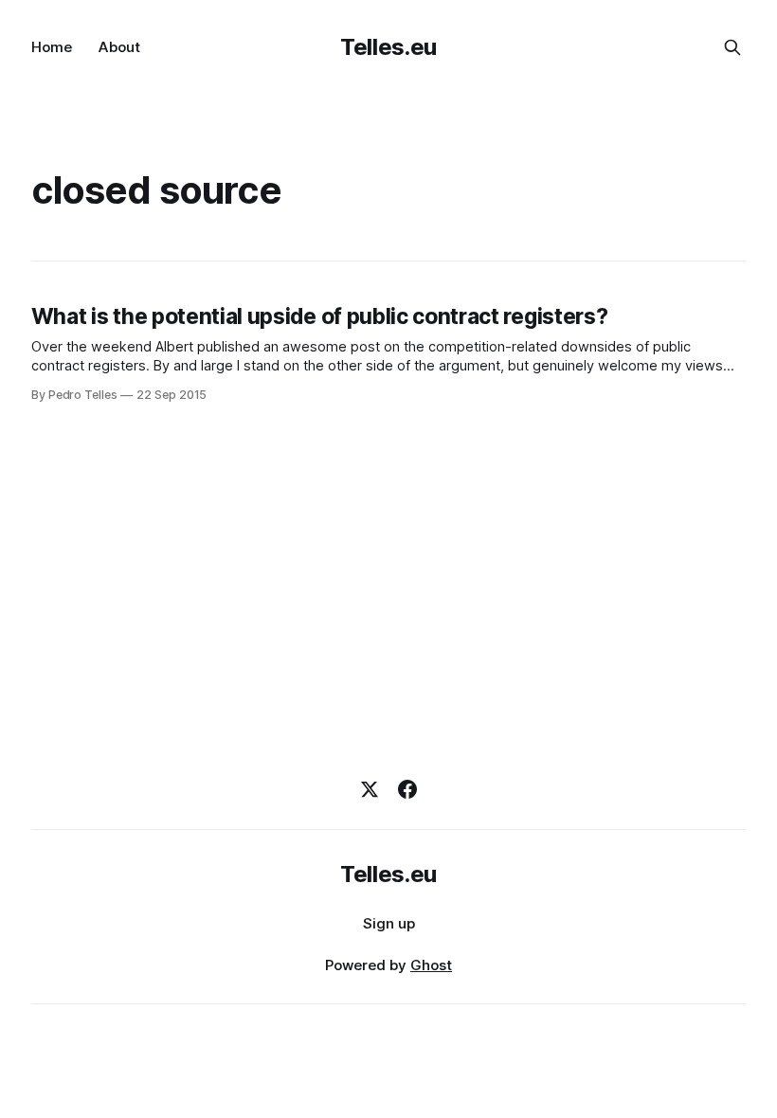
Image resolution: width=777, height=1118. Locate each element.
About (119, 47)
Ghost (431, 965)
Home (51, 47)
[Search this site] (732, 47)
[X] (369, 789)
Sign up (389, 923)
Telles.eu (388, 47)
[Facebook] (407, 789)
